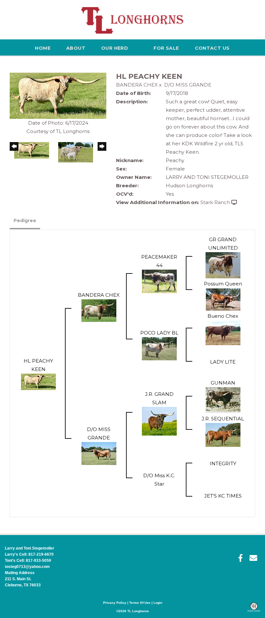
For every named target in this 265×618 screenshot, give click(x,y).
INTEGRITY (223, 463)
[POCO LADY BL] (159, 348)
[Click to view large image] (58, 95)
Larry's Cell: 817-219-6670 (29, 554)
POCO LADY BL (159, 333)
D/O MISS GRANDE (187, 85)
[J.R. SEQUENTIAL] (223, 434)
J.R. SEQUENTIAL (223, 419)
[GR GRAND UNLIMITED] (223, 265)
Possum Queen (223, 284)
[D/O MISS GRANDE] (98, 453)
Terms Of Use (140, 602)
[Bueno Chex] (223, 332)
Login (158, 602)
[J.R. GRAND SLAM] (159, 420)
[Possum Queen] (223, 298)
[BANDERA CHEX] (98, 310)
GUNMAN (223, 383)
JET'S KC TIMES (223, 496)
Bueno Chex (222, 316)
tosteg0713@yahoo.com (27, 566)
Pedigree (25, 220)
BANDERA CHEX (137, 85)
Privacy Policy (114, 602)
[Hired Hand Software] (254, 610)
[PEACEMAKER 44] (159, 281)
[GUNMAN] (223, 400)
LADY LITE (223, 362)
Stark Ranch (215, 202)
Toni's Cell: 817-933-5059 (28, 560)
